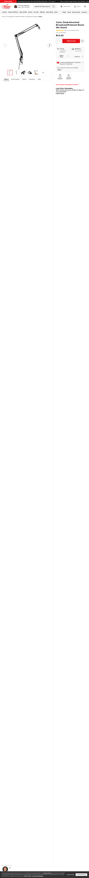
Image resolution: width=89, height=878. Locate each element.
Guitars (4, 12)
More (56, 12)
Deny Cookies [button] (70, 874)
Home (4, 16)
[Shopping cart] (85, 6)
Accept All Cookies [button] (81, 874)
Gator (40, 16)
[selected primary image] (27, 45)
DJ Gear (36, 12)
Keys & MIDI (23, 12)
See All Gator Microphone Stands (67, 84)
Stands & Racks (19, 16)
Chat (19, 7)
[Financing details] (82, 62)
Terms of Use (27, 876)
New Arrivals (76, 12)
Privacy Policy (47, 873)
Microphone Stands (31, 16)
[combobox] (59, 41)
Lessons (84, 12)
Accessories (10, 16)
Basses (42, 12)
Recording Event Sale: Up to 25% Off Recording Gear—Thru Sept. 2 (37, 1)
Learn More (60, 93)
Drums (30, 12)
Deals (64, 12)
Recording (49, 12)
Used (69, 12)
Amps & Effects (13, 12)
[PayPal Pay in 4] (60, 70)
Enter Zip (77, 56)
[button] (21, 6)
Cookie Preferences (37, 876)
